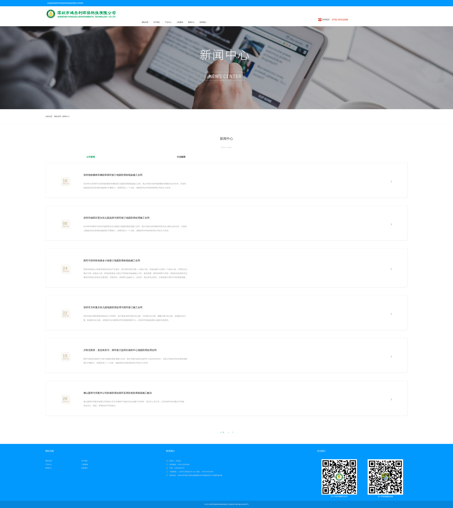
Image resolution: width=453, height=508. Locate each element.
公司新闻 (90, 157)
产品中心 (48, 464)
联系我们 (84, 468)
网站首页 (58, 116)
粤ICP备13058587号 (242, 504)
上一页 (222, 432)
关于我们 (84, 461)
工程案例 (84, 464)
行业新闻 (181, 157)
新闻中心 (66, 116)
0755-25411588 (340, 19)
